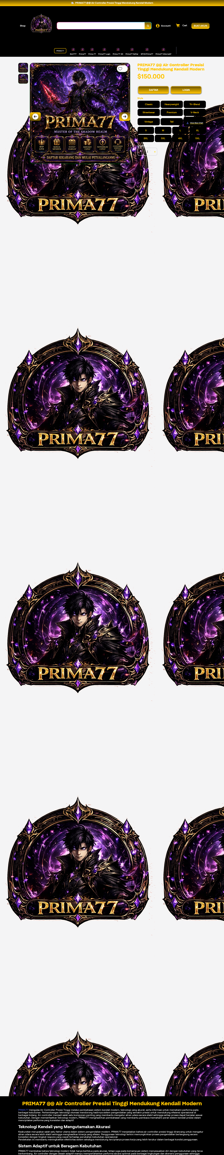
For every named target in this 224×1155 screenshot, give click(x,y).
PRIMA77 (23, 1110)
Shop (23, 25)
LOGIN (186, 90)
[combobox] (101, 25)
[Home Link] (41, 26)
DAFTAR (153, 90)
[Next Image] (124, 116)
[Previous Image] (35, 116)
